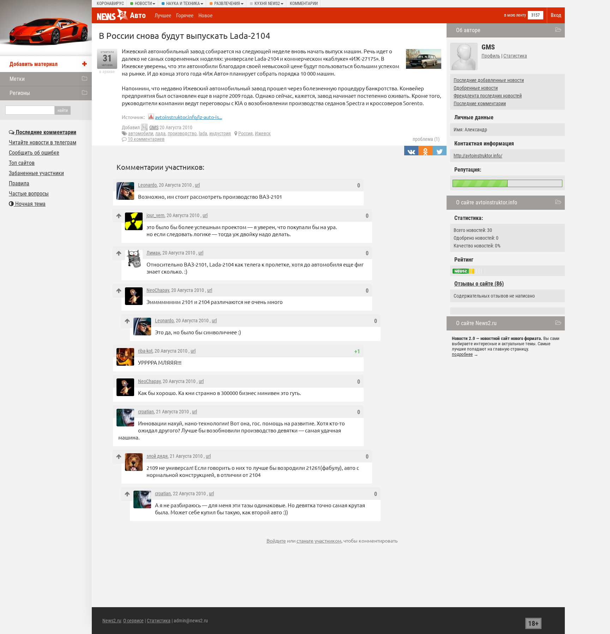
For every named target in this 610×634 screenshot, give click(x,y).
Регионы (20, 93)
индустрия (220, 133)
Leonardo (147, 185)
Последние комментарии (480, 103)
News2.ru (111, 620)
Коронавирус (110, 3)
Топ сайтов (22, 163)
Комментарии (304, 3)
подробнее (462, 354)
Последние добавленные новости (489, 80)
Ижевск (263, 133)
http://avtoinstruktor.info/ (478, 155)
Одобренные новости (476, 88)
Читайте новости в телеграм (42, 142)
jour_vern (155, 215)
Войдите (276, 540)
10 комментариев (146, 139)
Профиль (491, 56)
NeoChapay (157, 290)
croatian (146, 411)
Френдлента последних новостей (488, 95)
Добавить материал (34, 64)
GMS (154, 127)
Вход (556, 15)
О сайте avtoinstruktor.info (486, 202)
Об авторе (468, 30)
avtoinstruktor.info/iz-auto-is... (188, 117)
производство (182, 133)
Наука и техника (183, 3)
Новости (143, 3)
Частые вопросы (29, 193)
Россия (245, 133)
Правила (19, 183)
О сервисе (133, 620)
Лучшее (163, 15)
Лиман (153, 253)
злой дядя (157, 456)
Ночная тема (30, 204)
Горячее (184, 15)
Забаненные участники (36, 173)
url (197, 185)
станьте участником (319, 540)
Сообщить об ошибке (34, 152)
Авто (138, 15)
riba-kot (145, 351)
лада (160, 133)
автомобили (140, 133)
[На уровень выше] (119, 216)
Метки (17, 79)
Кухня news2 (267, 3)
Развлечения (227, 3)
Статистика (515, 56)
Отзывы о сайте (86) (479, 283)
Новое (205, 15)
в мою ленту (515, 15)
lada (203, 133)
